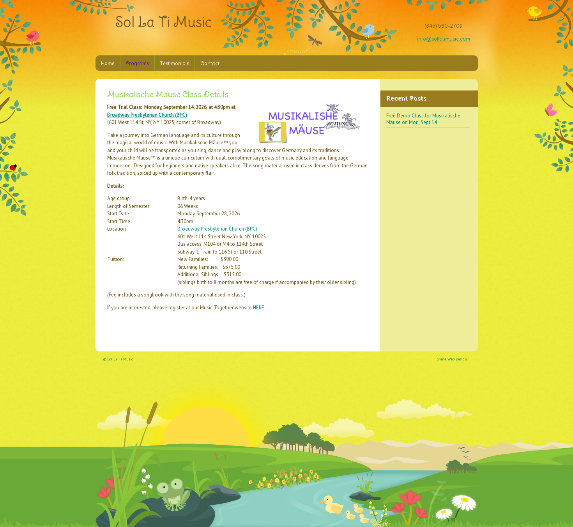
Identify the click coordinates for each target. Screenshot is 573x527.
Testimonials (174, 63)
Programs (137, 63)
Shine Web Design (452, 359)
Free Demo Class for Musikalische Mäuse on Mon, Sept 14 (423, 119)
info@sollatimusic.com (443, 38)
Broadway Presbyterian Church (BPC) (147, 115)
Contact (209, 63)
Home (108, 63)
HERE (258, 307)
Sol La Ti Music (163, 22)
